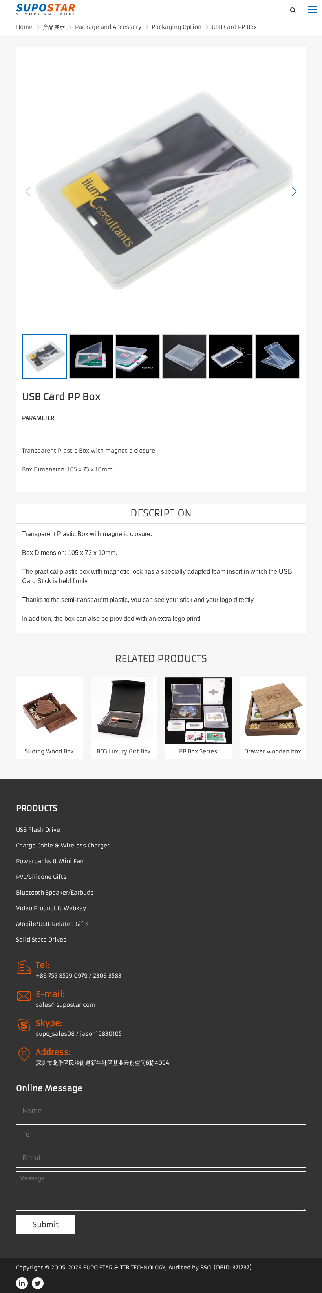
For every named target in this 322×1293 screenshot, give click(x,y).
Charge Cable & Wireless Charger (63, 845)
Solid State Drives (41, 939)
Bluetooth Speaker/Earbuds (54, 892)
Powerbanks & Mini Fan (50, 861)
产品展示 (54, 27)
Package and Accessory (108, 27)
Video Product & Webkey (51, 908)
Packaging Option (176, 27)
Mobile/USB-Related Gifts (52, 923)
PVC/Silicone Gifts (41, 876)
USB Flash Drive (38, 829)
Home (24, 27)
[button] (294, 191)
